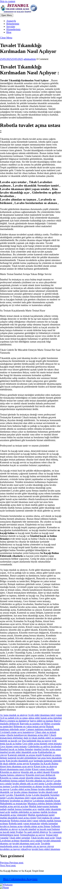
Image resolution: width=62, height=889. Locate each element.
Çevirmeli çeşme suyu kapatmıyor (17, 732)
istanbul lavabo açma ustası (47, 749)
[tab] (6, 15)
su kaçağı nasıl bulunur (48, 829)
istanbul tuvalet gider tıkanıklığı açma (18, 752)
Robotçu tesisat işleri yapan (24, 820)
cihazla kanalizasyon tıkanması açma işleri (27, 735)
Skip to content (7, 1)
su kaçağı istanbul (27, 829)
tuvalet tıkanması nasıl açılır (26, 843)
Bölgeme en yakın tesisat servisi (29, 726)
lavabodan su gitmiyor (21, 800)
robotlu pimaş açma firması (36, 826)
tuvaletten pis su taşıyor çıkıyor (38, 846)
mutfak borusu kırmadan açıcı (22, 809)
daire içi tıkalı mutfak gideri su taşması (43, 738)
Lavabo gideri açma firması (24, 789)
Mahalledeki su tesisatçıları (13, 803)
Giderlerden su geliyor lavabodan (44, 746)
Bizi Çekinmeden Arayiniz (20, 879)
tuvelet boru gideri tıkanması (46, 849)
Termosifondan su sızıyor (32, 835)
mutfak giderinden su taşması (25, 812)
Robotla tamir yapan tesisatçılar (24, 823)
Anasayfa (11, 20)
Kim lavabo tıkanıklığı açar (19, 760)
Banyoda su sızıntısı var (32, 723)
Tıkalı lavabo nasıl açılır (43, 837)
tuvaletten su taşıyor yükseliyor (15, 849)
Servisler (10, 26)
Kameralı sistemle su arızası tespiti (25, 755)
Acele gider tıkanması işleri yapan (45, 715)
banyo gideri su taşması (41, 720)
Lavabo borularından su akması (26, 786)
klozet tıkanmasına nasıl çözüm (15, 769)
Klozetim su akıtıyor (10, 772)
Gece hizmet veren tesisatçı (13, 746)
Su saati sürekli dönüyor (36, 832)
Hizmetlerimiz (13, 29)
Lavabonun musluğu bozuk (46, 800)
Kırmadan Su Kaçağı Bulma (44, 763)
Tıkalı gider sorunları (19, 837)
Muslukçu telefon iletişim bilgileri (44, 803)
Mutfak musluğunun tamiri (41, 815)
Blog (8, 32)
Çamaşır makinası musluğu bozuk (43, 729)
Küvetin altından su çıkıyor (39, 780)
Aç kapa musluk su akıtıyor (14, 715)
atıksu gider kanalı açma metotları (45, 718)
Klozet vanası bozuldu (43, 769)
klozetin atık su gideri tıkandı (35, 772)
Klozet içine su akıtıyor (45, 766)
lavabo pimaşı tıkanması (26, 792)
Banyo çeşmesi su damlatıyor (14, 720)
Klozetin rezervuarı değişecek (40, 775)
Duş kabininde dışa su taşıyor (36, 740)
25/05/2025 (11, 59)
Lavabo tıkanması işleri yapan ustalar (24, 797)
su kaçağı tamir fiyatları (11, 832)
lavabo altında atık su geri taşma (28, 783)
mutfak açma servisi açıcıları (14, 806)
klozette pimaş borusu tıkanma (41, 777)
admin (30, 59)
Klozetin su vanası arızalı (12, 777)
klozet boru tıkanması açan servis (16, 766)
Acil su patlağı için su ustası (14, 718)
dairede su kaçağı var (10, 740)
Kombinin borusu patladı (12, 780)
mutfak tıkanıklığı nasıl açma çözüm (18, 817)
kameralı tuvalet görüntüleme (22, 757)
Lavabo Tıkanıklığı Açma (18, 795)
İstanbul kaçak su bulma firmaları (16, 749)
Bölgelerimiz (12, 23)
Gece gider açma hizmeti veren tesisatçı (42, 743)
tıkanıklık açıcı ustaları (31, 840)
